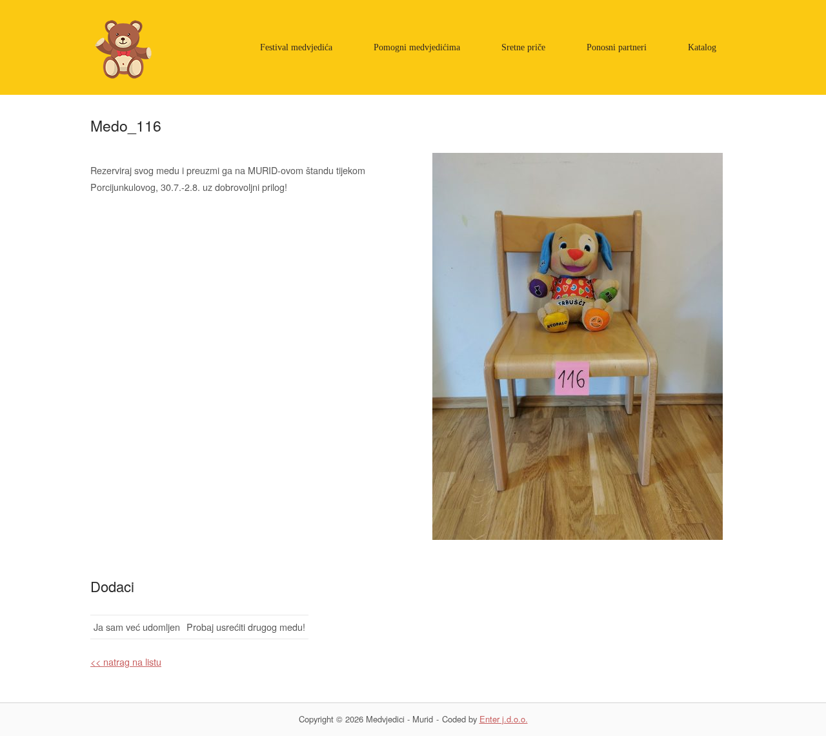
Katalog (702, 47)
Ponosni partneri (617, 47)
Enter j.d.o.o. (503, 719)
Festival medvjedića (296, 47)
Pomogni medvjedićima (417, 47)
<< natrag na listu (125, 661)
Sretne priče (523, 47)
